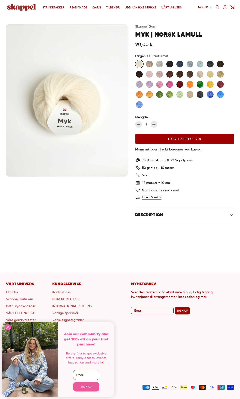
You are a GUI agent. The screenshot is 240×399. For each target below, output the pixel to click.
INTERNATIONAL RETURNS (72, 306)
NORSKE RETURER (66, 299)
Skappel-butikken (19, 299)
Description (149, 214)
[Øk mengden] (154, 124)
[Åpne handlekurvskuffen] (232, 7)
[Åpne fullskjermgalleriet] (120, 169)
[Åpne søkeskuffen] (217, 7)
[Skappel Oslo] (22, 7)
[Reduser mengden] (138, 124)
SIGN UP (182, 310)
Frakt (164, 149)
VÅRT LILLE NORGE (20, 313)
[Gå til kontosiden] (225, 7)
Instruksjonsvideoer (20, 306)
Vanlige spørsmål (65, 313)
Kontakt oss (61, 292)
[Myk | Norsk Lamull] (67, 100)
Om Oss (12, 292)
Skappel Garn (145, 26)
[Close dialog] (7, 327)
